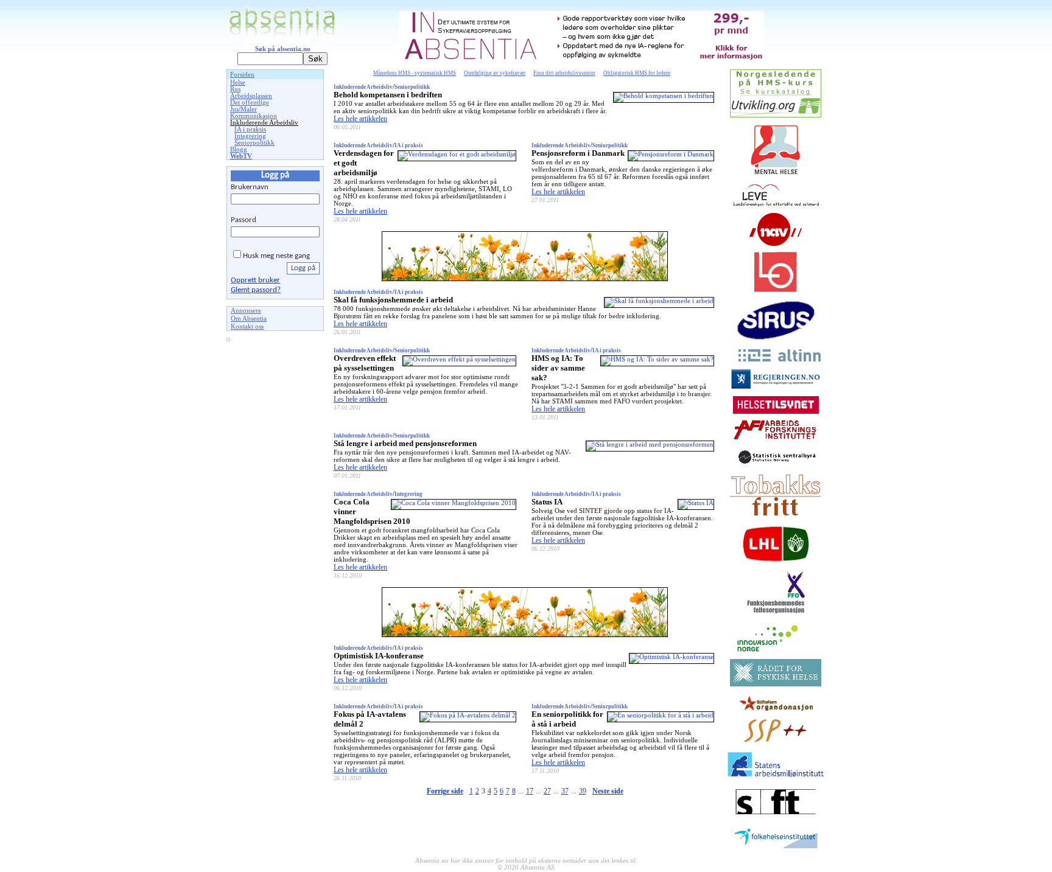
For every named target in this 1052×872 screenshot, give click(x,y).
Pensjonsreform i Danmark (578, 153)
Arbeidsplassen (251, 95)
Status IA (547, 501)
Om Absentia (249, 318)
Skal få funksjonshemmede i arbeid (393, 299)
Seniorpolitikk (254, 142)
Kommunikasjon (253, 116)
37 (565, 791)
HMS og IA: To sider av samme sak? (558, 368)
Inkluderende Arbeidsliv (264, 122)
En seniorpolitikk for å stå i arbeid (567, 719)
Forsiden (242, 74)
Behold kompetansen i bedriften (388, 94)
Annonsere (246, 310)
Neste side (607, 791)
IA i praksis (250, 129)
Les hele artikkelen (360, 118)
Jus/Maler (243, 109)
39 (582, 791)
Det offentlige (249, 102)
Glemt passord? (256, 290)
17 (529, 791)
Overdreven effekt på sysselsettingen (365, 363)
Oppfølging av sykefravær (494, 73)
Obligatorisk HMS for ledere (636, 73)
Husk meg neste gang (276, 256)
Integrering (250, 136)
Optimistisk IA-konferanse (379, 655)
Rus (235, 89)
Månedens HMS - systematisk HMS (414, 73)
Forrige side (445, 791)
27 (547, 791)
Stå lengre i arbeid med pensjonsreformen (405, 443)
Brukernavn (249, 187)
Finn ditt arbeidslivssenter (564, 73)
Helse (237, 82)
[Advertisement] (275, 530)
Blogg (238, 149)
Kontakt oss (247, 326)
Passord (243, 220)
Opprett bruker (255, 280)
